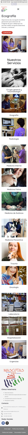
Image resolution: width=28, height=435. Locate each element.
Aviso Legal (7, 429)
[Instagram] (15, 4)
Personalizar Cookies (20, 432)
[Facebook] (12, 4)
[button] (18, 9)
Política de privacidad (18, 429)
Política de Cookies (7, 432)
